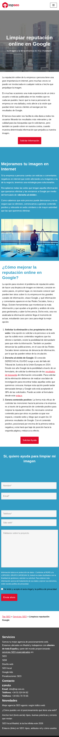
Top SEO (6, 616)
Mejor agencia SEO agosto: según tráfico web (23, 705)
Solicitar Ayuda (30, 440)
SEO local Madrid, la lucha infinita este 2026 (22, 723)
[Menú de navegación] (53, 5)
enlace (19, 395)
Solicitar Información (29, 140)
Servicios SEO (20, 616)
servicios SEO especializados (16, 652)
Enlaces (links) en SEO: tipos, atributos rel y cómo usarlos (29, 728)
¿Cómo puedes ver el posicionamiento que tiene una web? (29, 710)
